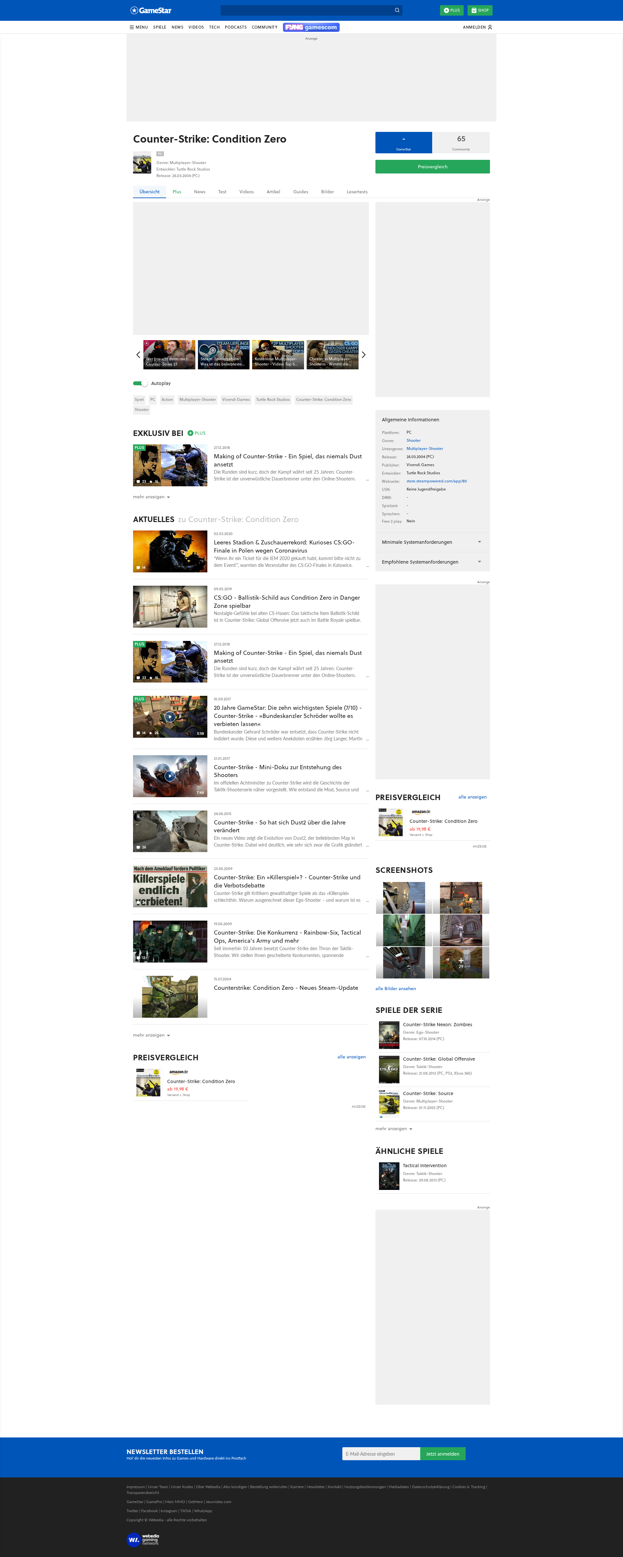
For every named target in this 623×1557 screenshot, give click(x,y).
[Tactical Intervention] (389, 1176)
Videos (246, 191)
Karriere (297, 1486)
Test (222, 191)
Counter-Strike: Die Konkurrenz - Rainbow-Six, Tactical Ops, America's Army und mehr (287, 936)
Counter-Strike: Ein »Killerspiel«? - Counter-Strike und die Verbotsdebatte (287, 881)
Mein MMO (175, 1501)
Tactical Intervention (425, 1165)
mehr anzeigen (391, 1128)
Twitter (132, 1510)
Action (167, 399)
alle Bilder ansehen (395, 989)
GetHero (195, 1501)
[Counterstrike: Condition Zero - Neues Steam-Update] (170, 997)
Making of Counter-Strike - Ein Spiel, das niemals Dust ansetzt (288, 460)
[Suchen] (397, 10)
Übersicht (150, 191)
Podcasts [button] (236, 27)
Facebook (149, 1510)
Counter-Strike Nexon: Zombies (437, 1024)
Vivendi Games (236, 399)
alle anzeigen (351, 1057)
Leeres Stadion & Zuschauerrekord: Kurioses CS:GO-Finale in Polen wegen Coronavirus (284, 546)
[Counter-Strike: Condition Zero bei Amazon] (150, 1082)
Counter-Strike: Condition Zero (323, 399)
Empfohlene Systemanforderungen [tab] (420, 561)
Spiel (139, 399)
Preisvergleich (432, 166)
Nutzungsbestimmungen (365, 1486)
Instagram (169, 1510)
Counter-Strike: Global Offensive (439, 1058)
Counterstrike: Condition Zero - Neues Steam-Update (286, 988)
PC (152, 399)
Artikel (273, 191)
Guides (300, 191)
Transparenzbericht (143, 1492)
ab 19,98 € (177, 1089)
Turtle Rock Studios (273, 399)
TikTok (185, 1510)
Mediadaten (399, 1486)
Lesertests (357, 191)
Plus (455, 10)
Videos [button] (196, 27)
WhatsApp (203, 1510)
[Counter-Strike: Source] (389, 1104)
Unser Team (158, 1486)
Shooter (142, 409)
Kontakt (334, 1486)
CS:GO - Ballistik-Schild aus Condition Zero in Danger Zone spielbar (287, 601)
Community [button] (264, 27)
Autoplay (161, 383)
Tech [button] (214, 27)
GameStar (135, 1501)
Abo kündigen (235, 1486)
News (199, 191)
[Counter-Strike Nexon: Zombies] (389, 1035)
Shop (483, 10)
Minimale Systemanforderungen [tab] (417, 542)
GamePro (154, 1501)
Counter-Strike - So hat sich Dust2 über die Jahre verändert (280, 826)
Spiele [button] (159, 27)
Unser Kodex (182, 1486)
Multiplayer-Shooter (197, 399)
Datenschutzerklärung (430, 1486)
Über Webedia (208, 1486)
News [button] (177, 27)
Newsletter (316, 1486)
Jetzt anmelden (442, 1453)
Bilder (327, 191)
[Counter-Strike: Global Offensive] (389, 1069)
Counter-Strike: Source (428, 1093)
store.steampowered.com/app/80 (437, 481)
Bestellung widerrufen (268, 1486)
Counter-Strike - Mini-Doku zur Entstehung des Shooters (278, 771)
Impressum (136, 1486)
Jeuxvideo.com (218, 1501)
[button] (139, 27)
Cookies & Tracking (468, 1486)
